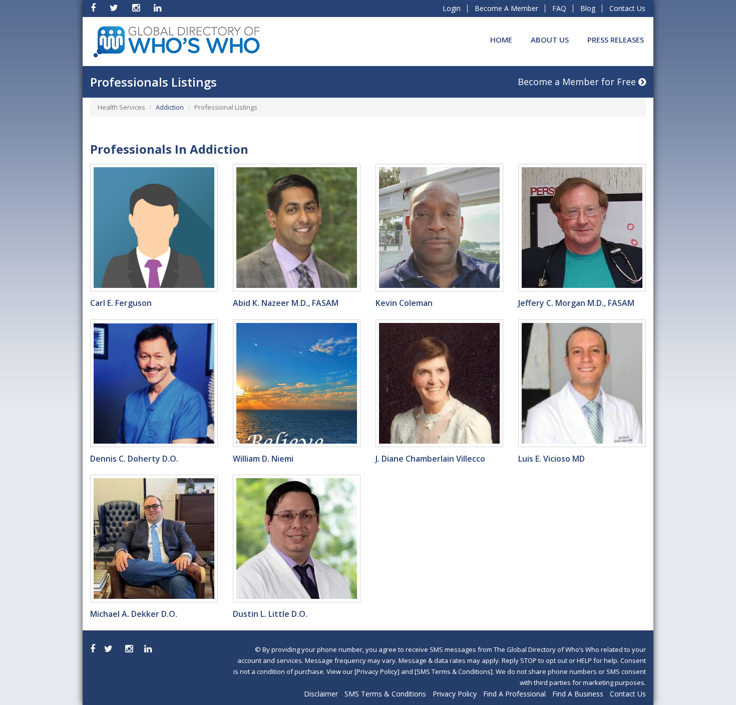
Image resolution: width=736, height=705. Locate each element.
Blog (587, 8)
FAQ (559, 8)
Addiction (170, 107)
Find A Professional (514, 693)
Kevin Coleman (404, 302)
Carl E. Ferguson (121, 302)
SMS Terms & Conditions (385, 693)
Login (452, 8)
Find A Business (577, 693)
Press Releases (615, 40)
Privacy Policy (455, 693)
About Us (550, 40)
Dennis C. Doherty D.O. (134, 458)
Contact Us (627, 8)
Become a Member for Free (578, 82)
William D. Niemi (263, 458)
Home (501, 40)
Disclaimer (321, 693)
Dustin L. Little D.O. (270, 613)
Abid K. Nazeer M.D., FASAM (285, 302)
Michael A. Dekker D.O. (133, 613)
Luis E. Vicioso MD (551, 458)
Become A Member (506, 8)
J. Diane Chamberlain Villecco (430, 458)
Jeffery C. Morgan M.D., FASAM (576, 302)
